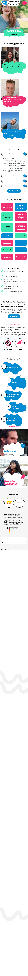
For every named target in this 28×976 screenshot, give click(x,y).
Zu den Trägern (14, 316)
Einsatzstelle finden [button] (14, 1)
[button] (14, 154)
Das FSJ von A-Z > (14, 190)
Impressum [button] (5, 542)
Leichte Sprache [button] (13, 5)
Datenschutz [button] (5, 539)
